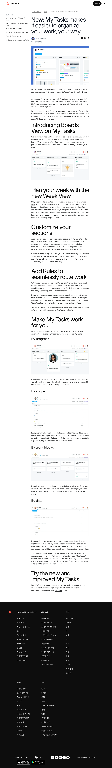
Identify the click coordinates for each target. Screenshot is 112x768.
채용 (43, 701)
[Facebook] (64, 757)
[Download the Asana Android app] (38, 762)
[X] (52, 757)
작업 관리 (45, 660)
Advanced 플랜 (23, 639)
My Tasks (58, 590)
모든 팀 (69, 673)
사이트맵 (20, 735)
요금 (18, 631)
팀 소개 (44, 689)
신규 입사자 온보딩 (48, 635)
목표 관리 (45, 631)
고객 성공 (20, 722)
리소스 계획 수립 (47, 648)
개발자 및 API (22, 726)
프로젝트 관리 (22, 656)
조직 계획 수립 (47, 639)
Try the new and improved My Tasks (17, 40)
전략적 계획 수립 (47, 652)
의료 (67, 643)
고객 (43, 697)
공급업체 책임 (46, 731)
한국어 (41, 757)
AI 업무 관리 (21, 652)
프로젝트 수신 (46, 656)
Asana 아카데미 (23, 697)
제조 (67, 660)
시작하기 (97, 3)
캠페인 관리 (46, 618)
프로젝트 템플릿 (23, 718)
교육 (67, 656)
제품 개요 (20, 618)
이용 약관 (80, 757)
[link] (36, 12)
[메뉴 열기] (104, 3)
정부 (67, 652)
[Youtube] (68, 757)
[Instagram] (60, 757)
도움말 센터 (21, 689)
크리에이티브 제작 (48, 627)
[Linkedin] (56, 757)
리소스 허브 (21, 710)
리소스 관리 (21, 660)
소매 (67, 648)
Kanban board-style (65, 303)
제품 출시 (45, 643)
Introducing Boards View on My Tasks (16, 19)
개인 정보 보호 (47, 726)
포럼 (18, 705)
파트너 (19, 731)
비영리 (68, 664)
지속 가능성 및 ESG (49, 735)
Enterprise (21, 643)
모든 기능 (20, 622)
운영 (67, 627)
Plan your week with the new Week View (17, 24)
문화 (43, 710)
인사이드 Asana (47, 705)
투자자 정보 (46, 718)
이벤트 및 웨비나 (23, 714)
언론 (43, 714)
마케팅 (68, 622)
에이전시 (69, 669)
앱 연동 (20, 648)
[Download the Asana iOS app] (23, 762)
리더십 (44, 693)
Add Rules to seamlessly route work (17, 32)
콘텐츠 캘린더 (46, 622)
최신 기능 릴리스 (23, 627)
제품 (67, 635)
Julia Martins (41, 39)
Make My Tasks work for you (15, 36)
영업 (67, 639)
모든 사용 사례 (47, 664)
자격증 (19, 701)
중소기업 (69, 618)
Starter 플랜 (21, 635)
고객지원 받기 (22, 693)
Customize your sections (14, 28)
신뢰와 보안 (46, 722)
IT (66, 631)
